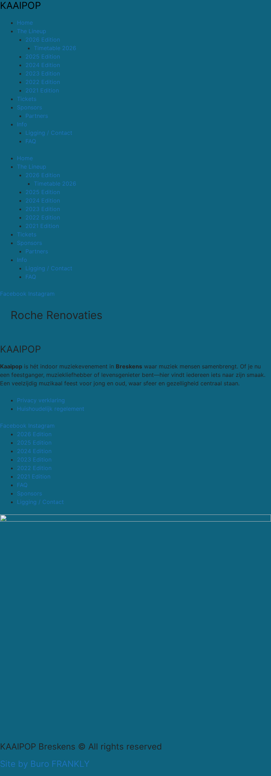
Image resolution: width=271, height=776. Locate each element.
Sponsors (29, 107)
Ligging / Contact (48, 132)
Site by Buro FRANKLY (45, 764)
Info (22, 124)
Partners (36, 115)
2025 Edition (42, 56)
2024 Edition (42, 64)
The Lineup (31, 31)
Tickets (26, 98)
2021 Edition (42, 90)
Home (25, 22)
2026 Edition (42, 39)
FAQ (30, 141)
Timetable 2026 (55, 48)
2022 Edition (42, 81)
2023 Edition (42, 73)
